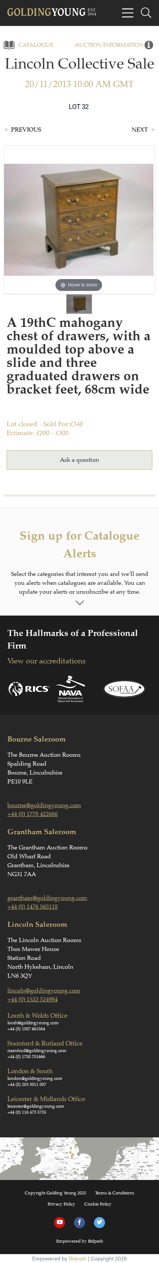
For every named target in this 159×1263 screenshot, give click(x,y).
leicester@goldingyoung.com (35, 1106)
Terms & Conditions (114, 1193)
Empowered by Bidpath (79, 1241)
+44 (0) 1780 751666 (26, 1057)
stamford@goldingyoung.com (37, 1051)
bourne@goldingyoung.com (44, 805)
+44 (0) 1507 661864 (26, 1029)
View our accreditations (46, 661)
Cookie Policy (98, 1204)
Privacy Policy (61, 1204)
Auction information (109, 45)
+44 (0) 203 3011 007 (26, 1084)
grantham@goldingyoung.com (47, 898)
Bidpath (78, 1259)
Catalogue (35, 45)
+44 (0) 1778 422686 (32, 814)
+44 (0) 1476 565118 (32, 907)
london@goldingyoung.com (34, 1078)
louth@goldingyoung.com (33, 1023)
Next (140, 129)
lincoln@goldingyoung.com (43, 990)
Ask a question (79, 460)
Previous (26, 129)
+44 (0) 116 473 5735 (26, 1112)
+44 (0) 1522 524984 (32, 999)
